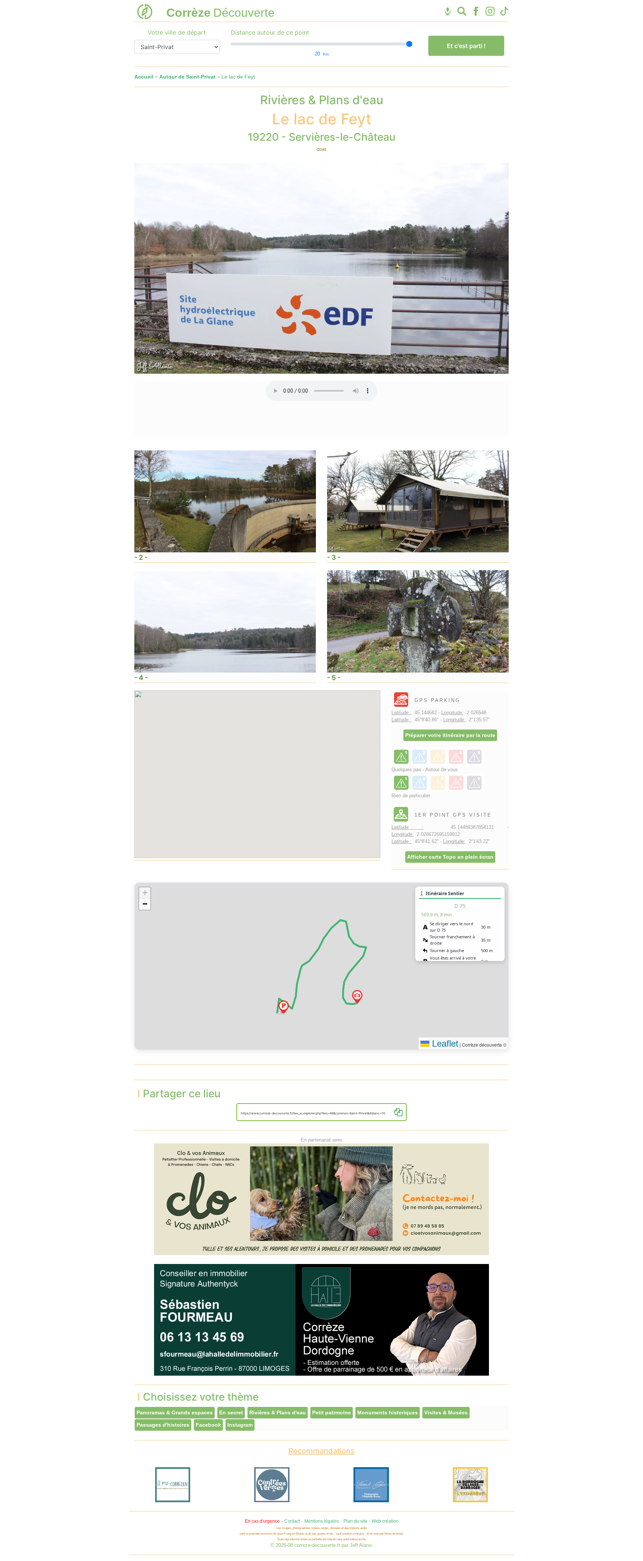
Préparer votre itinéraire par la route (450, 735)
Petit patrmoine (331, 1412)
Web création (385, 1521)
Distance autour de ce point (270, 32)
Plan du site (355, 1521)
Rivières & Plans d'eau (277, 1412)
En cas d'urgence (262, 1521)
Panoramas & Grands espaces (175, 1412)
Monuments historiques (387, 1412)
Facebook (208, 1425)
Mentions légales (321, 1521)
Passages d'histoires (163, 1425)
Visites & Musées (446, 1412)
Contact (292, 1521)
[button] (283, 1006)
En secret (231, 1412)
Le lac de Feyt (238, 77)
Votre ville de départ (177, 32)
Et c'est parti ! (466, 46)
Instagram (240, 1425)
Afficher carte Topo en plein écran (450, 857)
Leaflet (443, 1043)
